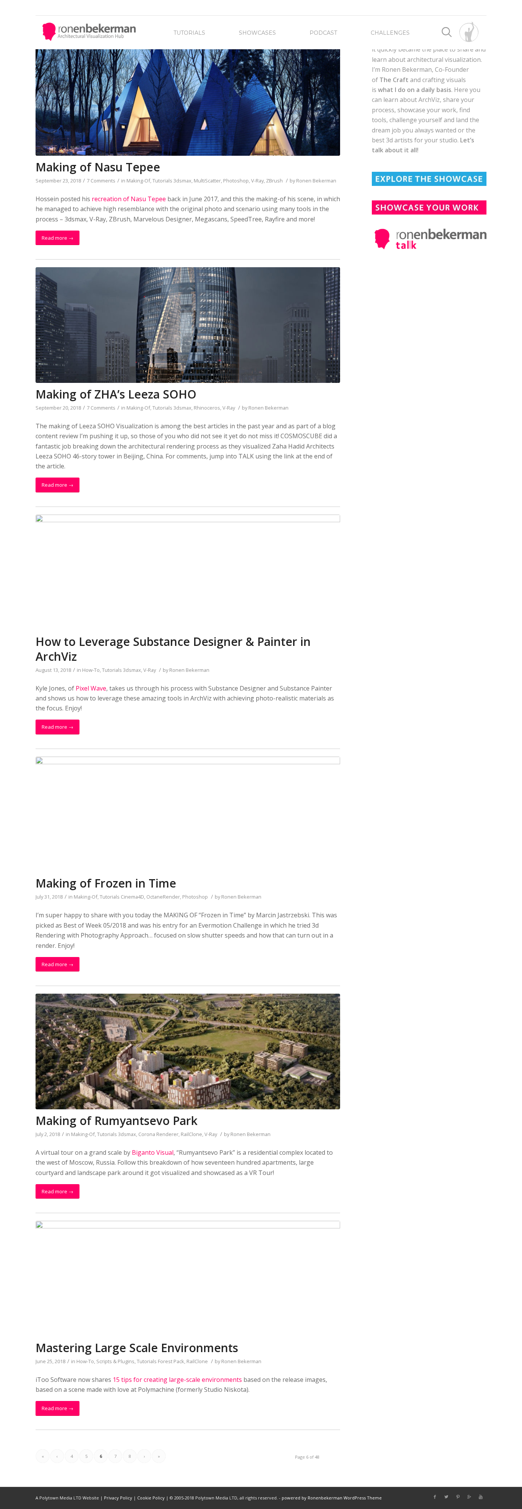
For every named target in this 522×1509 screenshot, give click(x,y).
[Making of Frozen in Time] (188, 814)
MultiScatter (207, 180)
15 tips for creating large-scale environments (177, 1379)
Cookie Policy (151, 1498)
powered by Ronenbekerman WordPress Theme (332, 1498)
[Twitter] (446, 1497)
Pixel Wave (91, 688)
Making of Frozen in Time (106, 883)
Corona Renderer (158, 1134)
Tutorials (189, 32)
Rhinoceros (207, 407)
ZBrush (274, 180)
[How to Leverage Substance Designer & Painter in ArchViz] (188, 572)
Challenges (390, 32)
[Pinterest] (458, 1497)
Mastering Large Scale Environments (137, 1348)
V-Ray (257, 180)
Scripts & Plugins (115, 1361)
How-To (91, 670)
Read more (57, 237)
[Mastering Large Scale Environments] (188, 1278)
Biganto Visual (152, 1152)
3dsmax (182, 180)
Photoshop (236, 180)
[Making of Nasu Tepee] (188, 98)
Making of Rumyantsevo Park (117, 1120)
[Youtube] (480, 1497)
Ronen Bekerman (316, 180)
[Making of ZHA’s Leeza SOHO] (188, 325)
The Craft (394, 80)
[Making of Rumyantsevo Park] (188, 1051)
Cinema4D (132, 896)
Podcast (323, 32)
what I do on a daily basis (414, 90)
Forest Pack (171, 1361)
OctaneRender (163, 896)
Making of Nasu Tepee (98, 167)
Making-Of (138, 180)
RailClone (191, 1134)
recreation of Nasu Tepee (129, 199)
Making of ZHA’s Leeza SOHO (116, 394)
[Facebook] (435, 1497)
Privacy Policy (118, 1498)
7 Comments (101, 180)
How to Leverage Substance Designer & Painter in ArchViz (173, 649)
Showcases (257, 32)
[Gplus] (469, 1497)
